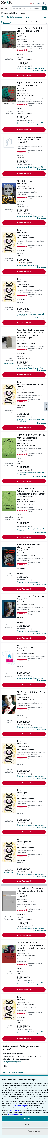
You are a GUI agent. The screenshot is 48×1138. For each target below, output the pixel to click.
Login (38, 3)
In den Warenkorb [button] (24, 75)
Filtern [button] (7, 22)
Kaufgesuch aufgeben (12, 1062)
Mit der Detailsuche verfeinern (16, 17)
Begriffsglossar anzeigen (13, 1072)
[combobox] (27, 8)
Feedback (46, 406)
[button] (39, 70)
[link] (45, 17)
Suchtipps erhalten (10, 1069)
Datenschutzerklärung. (16, 1114)
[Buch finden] (44, 8)
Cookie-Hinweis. (14, 1110)
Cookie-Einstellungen (19, 1106)
